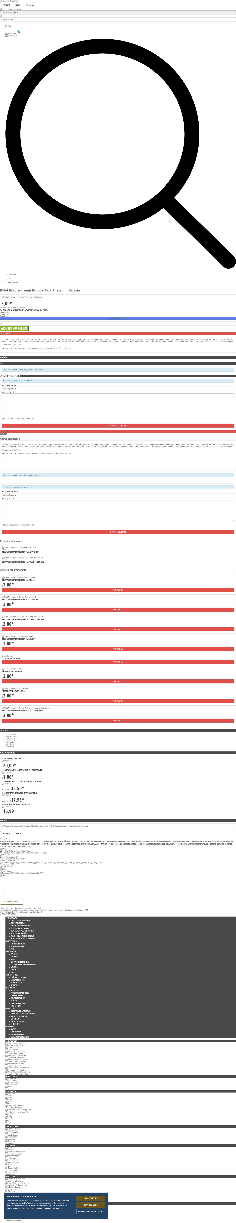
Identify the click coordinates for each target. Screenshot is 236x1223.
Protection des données (14, 887)
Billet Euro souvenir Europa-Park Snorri (19, 639)
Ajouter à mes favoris (118, 318)
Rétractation (9, 889)
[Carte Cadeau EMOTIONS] (8, 656)
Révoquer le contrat (11, 902)
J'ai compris (91, 1198)
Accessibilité (10, 896)
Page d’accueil (11, 275)
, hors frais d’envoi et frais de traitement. (29, 908)
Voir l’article (118, 590)
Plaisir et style (10, 740)
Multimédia (9, 742)
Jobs (7, 883)
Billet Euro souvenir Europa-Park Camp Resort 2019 (23, 562)
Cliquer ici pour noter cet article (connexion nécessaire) (23, 370)
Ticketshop (30, 5)
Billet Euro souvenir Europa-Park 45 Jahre (19, 580)
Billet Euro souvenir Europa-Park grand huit (20, 552)
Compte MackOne (12, 894)
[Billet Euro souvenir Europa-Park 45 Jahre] (18, 577)
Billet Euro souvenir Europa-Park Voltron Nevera (22, 710)
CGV (7, 885)
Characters (9, 746)
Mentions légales (11, 890)
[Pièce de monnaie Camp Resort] (15, 688)
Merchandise (10, 738)
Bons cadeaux (10, 735)
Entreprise (9, 881)
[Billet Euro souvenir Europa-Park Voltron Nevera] (26, 708)
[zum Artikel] (19, 547)
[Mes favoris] (13, 33)
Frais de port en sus (17, 308)
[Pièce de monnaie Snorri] (12, 669)
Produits (8, 278)
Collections (9, 744)
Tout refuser (91, 1205)
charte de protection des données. (49, 1208)
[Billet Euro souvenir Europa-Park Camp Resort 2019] (22, 617)
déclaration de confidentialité (24, 419)
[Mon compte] (11, 36)
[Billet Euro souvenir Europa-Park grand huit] (19, 597)
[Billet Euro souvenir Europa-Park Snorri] (17, 636)
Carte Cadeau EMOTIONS (11, 658)
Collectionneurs (11, 736)
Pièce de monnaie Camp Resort (14, 691)
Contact (8, 892)
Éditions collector (11, 282)
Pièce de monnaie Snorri (12, 671)
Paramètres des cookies (14, 879)
